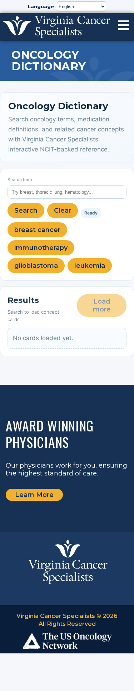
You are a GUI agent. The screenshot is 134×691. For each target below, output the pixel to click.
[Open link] (123, 25)
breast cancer (37, 230)
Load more (102, 305)
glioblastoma (36, 266)
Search (26, 210)
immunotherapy (41, 248)
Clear (62, 210)
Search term (20, 179)
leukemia (89, 266)
